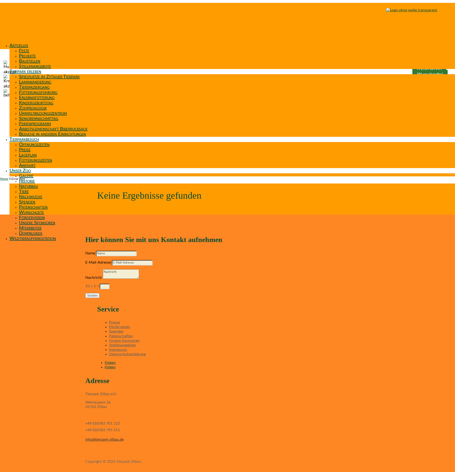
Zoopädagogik (33, 108)
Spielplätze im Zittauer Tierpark (49, 76)
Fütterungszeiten (35, 160)
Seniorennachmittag (38, 118)
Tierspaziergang (34, 87)
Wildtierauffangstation (32, 238)
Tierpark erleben (25, 71)
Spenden (27, 202)
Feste (24, 50)
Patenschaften (33, 207)
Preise (25, 149)
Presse (114, 322)
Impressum (118, 350)
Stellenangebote (35, 66)
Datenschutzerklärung (127, 354)
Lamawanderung (35, 82)
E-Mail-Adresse (98, 262)
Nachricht (93, 278)
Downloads (30, 233)
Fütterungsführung (38, 92)
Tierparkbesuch (24, 139)
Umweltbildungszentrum (43, 113)
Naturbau (28, 186)
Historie (27, 181)
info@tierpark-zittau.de (104, 439)
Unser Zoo (20, 170)
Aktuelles (18, 45)
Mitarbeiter (30, 228)
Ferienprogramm (35, 123)
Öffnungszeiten (34, 144)
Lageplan (28, 155)
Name (90, 253)
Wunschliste (31, 212)
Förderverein (32, 217)
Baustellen (29, 61)
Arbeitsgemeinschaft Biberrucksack (53, 129)
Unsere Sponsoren (37, 222)
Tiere (24, 191)
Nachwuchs (30, 196)
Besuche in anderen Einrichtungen (52, 134)
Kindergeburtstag (36, 103)
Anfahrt (27, 165)
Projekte (27, 56)
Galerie (26, 176)
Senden (92, 295)
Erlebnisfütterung (37, 97)
